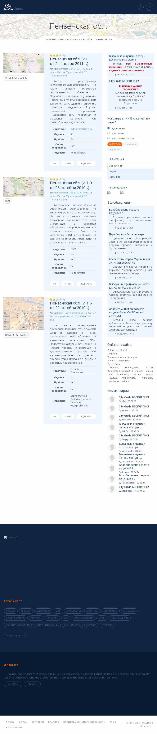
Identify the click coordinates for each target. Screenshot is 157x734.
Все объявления (119, 202)
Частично (118, 133)
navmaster (62, 68)
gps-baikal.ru (111, 611)
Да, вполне (118, 128)
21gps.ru (11, 611)
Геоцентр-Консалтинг (17, 334)
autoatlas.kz (43, 611)
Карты (53, 72)
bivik (58, 611)
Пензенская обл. (58, 75)
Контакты (13, 684)
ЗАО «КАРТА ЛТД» (72, 625)
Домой (10, 722)
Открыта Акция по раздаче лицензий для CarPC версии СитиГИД (127, 312)
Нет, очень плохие (123, 138)
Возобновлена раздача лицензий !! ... (134, 466)
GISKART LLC (92, 611)
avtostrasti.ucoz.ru (16, 77)
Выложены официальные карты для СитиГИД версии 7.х (129, 285)
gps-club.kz (129, 611)
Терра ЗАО (107, 625)
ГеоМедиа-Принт (120, 618)
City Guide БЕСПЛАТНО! (124, 81)
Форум (23, 722)
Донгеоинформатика (47, 625)
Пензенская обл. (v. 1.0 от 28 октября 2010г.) (71, 185)
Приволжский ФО (76, 72)
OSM (7, 201)
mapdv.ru (36, 618)
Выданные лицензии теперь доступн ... (132, 425)
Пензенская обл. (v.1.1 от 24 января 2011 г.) (70, 61)
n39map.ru (52, 618)
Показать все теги (15, 635)
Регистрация (14, 727)
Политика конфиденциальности (84, 722)
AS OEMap (26, 611)
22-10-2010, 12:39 (74, 312)
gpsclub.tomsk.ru (15, 618)
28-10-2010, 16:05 (79, 192)
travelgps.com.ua (83, 618)
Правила (32, 684)
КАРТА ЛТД (91, 625)
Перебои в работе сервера (126, 234)
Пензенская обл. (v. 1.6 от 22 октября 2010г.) (71, 305)
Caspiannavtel (73, 611)
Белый (101, 618)
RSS (112, 722)
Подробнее (130, 103)
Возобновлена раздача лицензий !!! (124, 211)
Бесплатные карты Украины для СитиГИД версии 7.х (129, 260)
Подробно (86, 163)
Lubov (60, 312)
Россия (61, 72)
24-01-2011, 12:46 (79, 68)
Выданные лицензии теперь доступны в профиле (127, 57)
